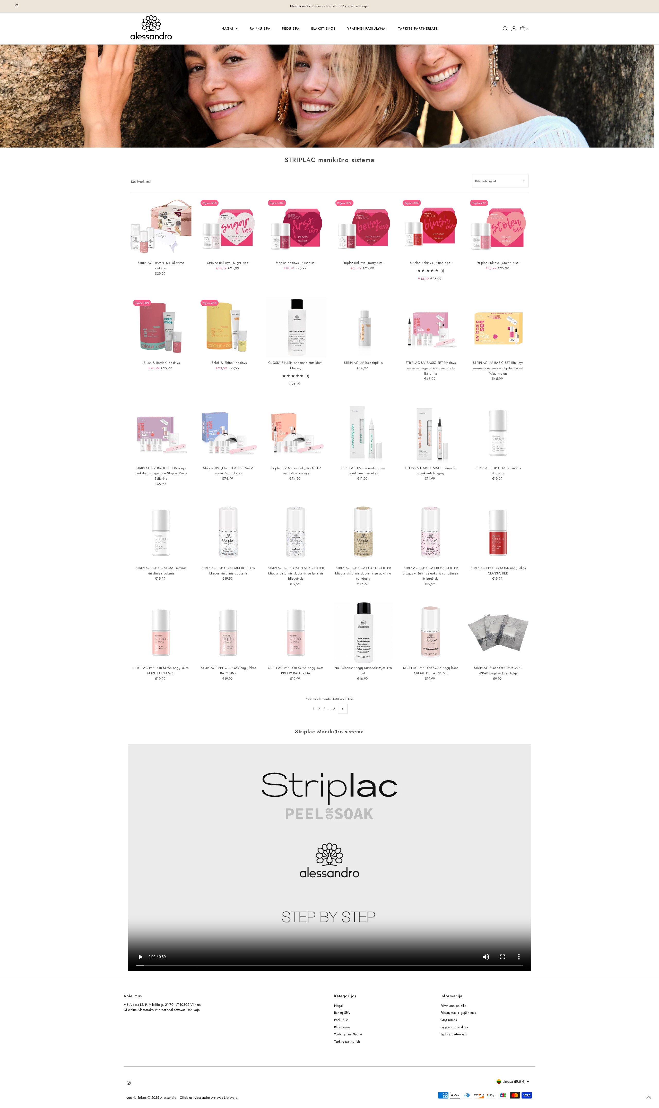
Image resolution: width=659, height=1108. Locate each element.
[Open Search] (505, 28)
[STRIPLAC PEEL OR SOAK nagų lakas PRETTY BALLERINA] (295, 632)
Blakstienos (323, 28)
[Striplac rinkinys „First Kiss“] (295, 227)
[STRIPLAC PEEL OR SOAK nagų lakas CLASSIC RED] (497, 532)
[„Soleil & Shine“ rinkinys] (228, 327)
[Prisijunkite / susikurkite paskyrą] (513, 28)
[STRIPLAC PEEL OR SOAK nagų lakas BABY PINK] (228, 632)
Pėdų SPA (291, 28)
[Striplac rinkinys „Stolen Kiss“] (497, 227)
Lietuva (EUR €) (513, 1081)
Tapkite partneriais (418, 28)
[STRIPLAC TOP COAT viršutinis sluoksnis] (497, 432)
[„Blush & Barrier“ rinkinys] (161, 327)
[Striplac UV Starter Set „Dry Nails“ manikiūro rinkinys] (295, 432)
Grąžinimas (448, 1019)
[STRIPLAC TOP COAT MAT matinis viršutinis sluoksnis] (161, 532)
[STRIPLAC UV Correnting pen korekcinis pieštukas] (363, 432)
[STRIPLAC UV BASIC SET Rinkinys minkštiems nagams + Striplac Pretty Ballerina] (161, 432)
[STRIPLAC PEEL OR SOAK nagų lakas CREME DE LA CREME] (430, 632)
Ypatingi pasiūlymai (367, 28)
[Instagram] (16, 6)
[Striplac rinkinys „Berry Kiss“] (363, 227)
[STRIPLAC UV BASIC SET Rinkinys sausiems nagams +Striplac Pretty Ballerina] (430, 327)
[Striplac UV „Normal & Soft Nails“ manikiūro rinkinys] (228, 432)
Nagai (228, 28)
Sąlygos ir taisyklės (454, 1027)
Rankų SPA (260, 28)
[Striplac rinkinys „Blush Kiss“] (430, 227)
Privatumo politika (453, 1005)
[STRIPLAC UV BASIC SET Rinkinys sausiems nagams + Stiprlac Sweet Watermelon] (497, 327)
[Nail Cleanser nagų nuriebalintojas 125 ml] (363, 632)
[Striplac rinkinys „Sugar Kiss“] (228, 227)
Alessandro (168, 1097)
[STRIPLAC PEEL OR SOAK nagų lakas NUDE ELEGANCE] (161, 632)
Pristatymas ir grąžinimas (458, 1012)
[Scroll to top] (649, 1098)
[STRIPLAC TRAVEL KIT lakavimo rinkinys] (161, 227)
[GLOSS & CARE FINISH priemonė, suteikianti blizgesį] (430, 432)
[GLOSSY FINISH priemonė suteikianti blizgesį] (295, 327)
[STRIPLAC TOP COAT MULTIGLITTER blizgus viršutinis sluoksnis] (228, 532)
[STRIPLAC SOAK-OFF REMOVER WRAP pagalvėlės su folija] (497, 632)
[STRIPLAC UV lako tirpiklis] (363, 327)
